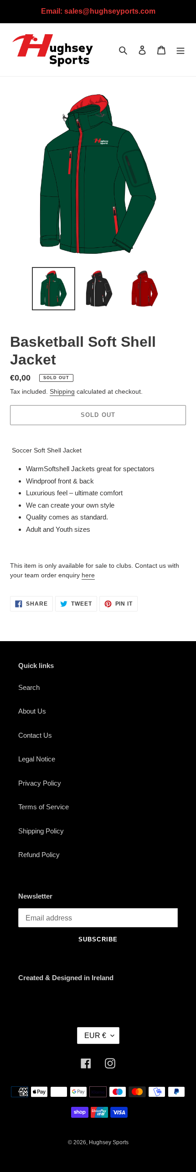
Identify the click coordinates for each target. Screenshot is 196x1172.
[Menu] (180, 50)
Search (29, 687)
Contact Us (35, 735)
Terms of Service (43, 807)
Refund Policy (39, 854)
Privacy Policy (39, 783)
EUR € (95, 1035)
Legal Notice (36, 759)
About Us (32, 711)
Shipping (62, 391)
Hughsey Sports (109, 1142)
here (88, 575)
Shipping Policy (41, 831)
